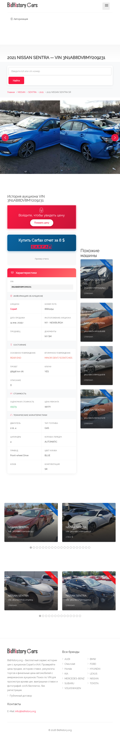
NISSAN (21, 92)
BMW (93, 659)
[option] (31, 523)
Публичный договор (21, 695)
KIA (66, 673)
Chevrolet (70, 664)
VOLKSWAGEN (73, 688)
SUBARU (69, 683)
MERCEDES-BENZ (74, 678)
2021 (41, 92)
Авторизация (20, 19)
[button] (5, 137)
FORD (93, 664)
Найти (16, 80)
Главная (11, 92)
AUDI (67, 659)
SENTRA (32, 92)
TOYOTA (94, 683)
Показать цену (41, 222)
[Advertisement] (60, 31)
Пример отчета (42, 259)
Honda (68, 668)
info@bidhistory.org (25, 711)
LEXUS (93, 673)
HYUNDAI (95, 668)
